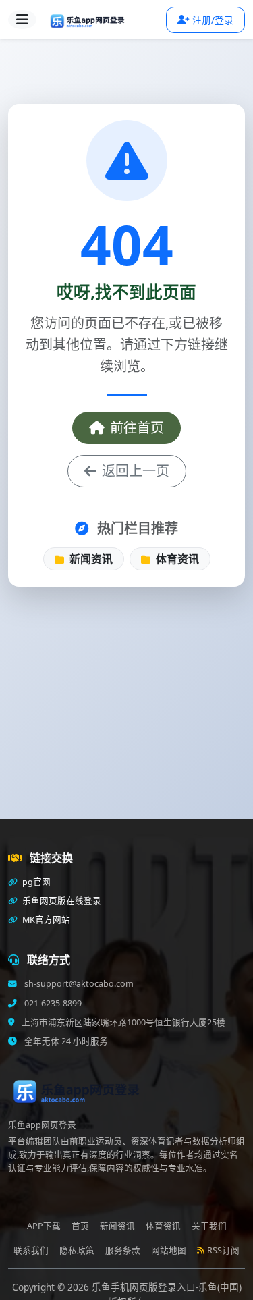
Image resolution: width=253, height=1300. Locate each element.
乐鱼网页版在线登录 (60, 900)
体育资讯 (176, 558)
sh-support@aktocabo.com (78, 984)
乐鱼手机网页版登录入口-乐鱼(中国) (167, 1286)
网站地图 (168, 1250)
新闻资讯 (90, 558)
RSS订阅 (223, 1250)
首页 (80, 1226)
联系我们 (31, 1250)
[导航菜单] (22, 19)
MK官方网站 (45, 919)
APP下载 (44, 1226)
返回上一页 (135, 471)
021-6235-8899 (52, 1003)
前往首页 (137, 427)
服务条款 (122, 1250)
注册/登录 (212, 19)
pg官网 (35, 882)
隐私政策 (76, 1250)
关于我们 (209, 1226)
